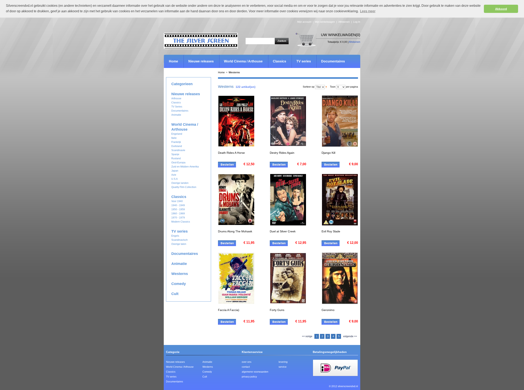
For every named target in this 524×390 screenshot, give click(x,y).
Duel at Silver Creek (283, 231)
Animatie (207, 362)
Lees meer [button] (367, 11)
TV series (171, 376)
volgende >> (350, 336)
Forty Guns (277, 310)
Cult (204, 376)
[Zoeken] (282, 41)
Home (173, 61)
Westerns (207, 366)
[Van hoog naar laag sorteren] (326, 86)
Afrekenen (344, 21)
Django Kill (328, 152)
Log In (356, 21)
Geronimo (328, 310)
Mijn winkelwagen (325, 21)
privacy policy (249, 376)
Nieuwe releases (175, 362)
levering (283, 362)
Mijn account (304, 21)
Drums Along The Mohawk (235, 231)
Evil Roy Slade (331, 231)
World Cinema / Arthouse (180, 366)
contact (246, 366)
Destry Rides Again (282, 152)
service (283, 366)
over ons (246, 362)
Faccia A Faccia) (228, 310)
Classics (170, 371)
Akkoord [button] (501, 8)
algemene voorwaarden (255, 371)
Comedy (207, 371)
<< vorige (307, 336)
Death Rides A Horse (231, 152)
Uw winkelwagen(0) (340, 35)
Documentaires (174, 381)
